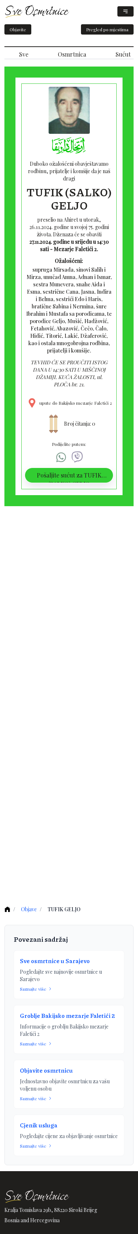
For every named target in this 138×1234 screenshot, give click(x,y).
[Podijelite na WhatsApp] (61, 457)
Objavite (18, 29)
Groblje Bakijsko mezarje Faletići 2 (67, 1015)
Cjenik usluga (38, 1125)
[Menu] (125, 11)
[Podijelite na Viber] (77, 457)
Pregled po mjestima (107, 29)
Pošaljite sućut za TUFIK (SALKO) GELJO (69, 477)
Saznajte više (33, 989)
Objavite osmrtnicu (46, 1070)
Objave (29, 909)
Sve (23, 54)
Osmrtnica (72, 54)
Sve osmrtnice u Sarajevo (55, 960)
